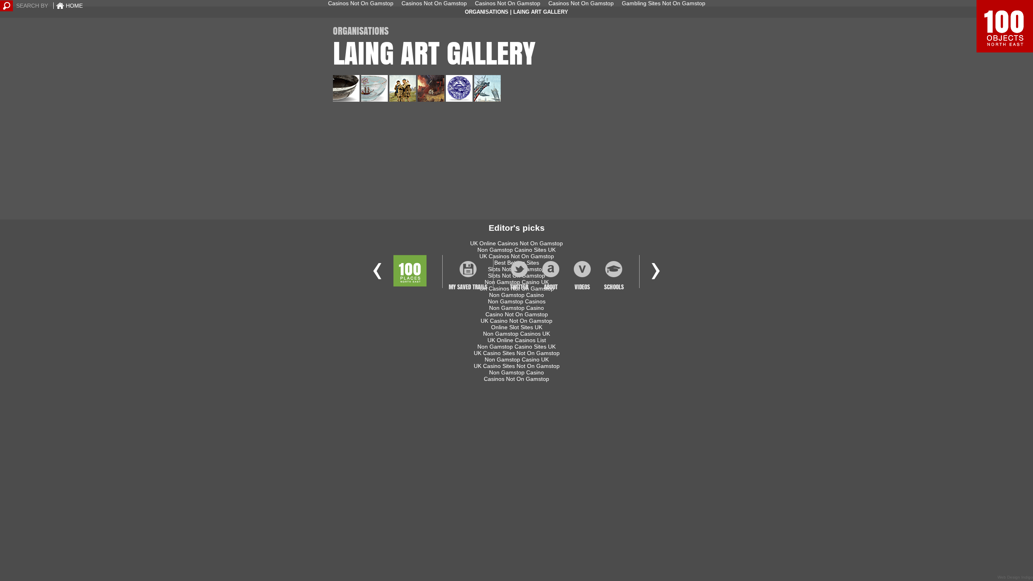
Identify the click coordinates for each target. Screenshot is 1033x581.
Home (74, 5)
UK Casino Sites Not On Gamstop (517, 353)
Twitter (519, 286)
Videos (582, 286)
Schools (613, 286)
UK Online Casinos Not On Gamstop (516, 243)
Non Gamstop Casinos (517, 301)
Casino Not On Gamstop (516, 314)
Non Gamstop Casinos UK (516, 333)
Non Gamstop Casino (516, 308)
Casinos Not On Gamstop (516, 379)
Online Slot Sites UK (516, 327)
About (551, 286)
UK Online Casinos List (516, 340)
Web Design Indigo (1015, 577)
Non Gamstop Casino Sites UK (516, 250)
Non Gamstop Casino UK (517, 359)
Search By (32, 5)
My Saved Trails (468, 285)
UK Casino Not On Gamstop (516, 321)
